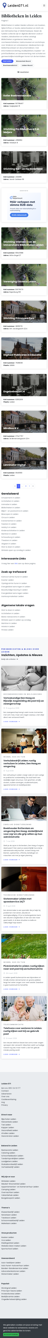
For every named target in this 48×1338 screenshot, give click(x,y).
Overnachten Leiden (10, 1192)
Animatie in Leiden (9, 504)
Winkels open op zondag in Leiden (16, 550)
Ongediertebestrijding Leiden (14, 1299)
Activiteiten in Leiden (10, 501)
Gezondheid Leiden (9, 1130)
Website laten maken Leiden (13, 1246)
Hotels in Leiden (8, 626)
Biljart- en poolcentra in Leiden (14, 511)
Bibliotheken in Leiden (10, 507)
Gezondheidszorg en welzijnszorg (22, 694)
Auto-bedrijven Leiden (11, 1262)
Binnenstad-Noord (23, 61)
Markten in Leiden (9, 534)
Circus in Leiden (8, 517)
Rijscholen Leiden (8, 1119)
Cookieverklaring (8, 1099)
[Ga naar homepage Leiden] (14, 5)
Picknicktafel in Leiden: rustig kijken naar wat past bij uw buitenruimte (23, 967)
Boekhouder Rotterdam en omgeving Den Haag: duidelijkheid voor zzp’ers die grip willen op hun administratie (23, 832)
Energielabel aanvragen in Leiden (15, 586)
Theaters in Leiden (9, 540)
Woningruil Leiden (9, 1288)
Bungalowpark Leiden (10, 1198)
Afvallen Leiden (8, 1133)
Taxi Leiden (6, 1124)
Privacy (4, 1105)
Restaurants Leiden (9, 1150)
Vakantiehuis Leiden (10, 1195)
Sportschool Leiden (9, 1248)
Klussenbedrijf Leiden (10, 1212)
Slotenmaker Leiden (10, 1274)
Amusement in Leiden (10, 497)
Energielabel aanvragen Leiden (14, 593)
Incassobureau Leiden (10, 1293)
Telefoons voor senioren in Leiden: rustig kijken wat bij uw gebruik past (22, 1031)
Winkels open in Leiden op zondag (16, 620)
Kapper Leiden (7, 1127)
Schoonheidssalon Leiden (12, 1155)
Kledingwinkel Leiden (10, 1243)
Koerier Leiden (7, 580)
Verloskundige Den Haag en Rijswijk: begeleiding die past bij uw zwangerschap (23, 700)
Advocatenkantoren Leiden (13, 1271)
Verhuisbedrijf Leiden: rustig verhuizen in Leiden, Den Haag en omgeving (22, 763)
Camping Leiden (8, 1189)
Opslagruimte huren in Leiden (14, 583)
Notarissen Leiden (9, 1215)
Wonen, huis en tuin (14, 757)
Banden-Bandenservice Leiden (14, 1268)
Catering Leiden (8, 1153)
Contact (5, 1091)
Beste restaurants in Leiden (13, 616)
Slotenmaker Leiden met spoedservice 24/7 (17, 900)
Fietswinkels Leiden (9, 1122)
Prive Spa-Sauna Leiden (11, 1291)
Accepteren (11, 1334)
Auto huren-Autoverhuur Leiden (15, 1265)
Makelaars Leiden (9, 1223)
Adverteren (6, 1093)
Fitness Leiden (7, 630)
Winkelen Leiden (8, 1181)
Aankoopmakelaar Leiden (12, 596)
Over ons (5, 1096)
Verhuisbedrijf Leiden (10, 1167)
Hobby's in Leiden (8, 527)
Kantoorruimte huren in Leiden (14, 577)
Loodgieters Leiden (9, 1161)
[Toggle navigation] (44, 5)
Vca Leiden (6, 1240)
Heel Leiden (7, 61)
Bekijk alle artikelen (8, 659)
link (16, 563)
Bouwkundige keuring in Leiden (14, 590)
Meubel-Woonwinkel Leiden (13, 1184)
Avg (3, 1102)
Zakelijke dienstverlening (17, 824)
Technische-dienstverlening (19, 895)
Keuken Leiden (7, 1237)
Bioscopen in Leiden (9, 514)
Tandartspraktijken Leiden (12, 1158)
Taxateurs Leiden (8, 1217)
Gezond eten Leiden (10, 1136)
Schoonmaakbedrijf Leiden (13, 1220)
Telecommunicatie (13, 1024)
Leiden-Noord (27, 65)
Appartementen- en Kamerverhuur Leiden (20, 1186)
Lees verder (11, 722)
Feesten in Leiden (8, 524)
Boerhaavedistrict (10, 65)
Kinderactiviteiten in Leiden (13, 530)
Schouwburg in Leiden (10, 537)
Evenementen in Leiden (11, 521)
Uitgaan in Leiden (8, 543)
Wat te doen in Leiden (10, 547)
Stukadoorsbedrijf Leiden (12, 1164)
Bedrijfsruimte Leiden (10, 1296)
